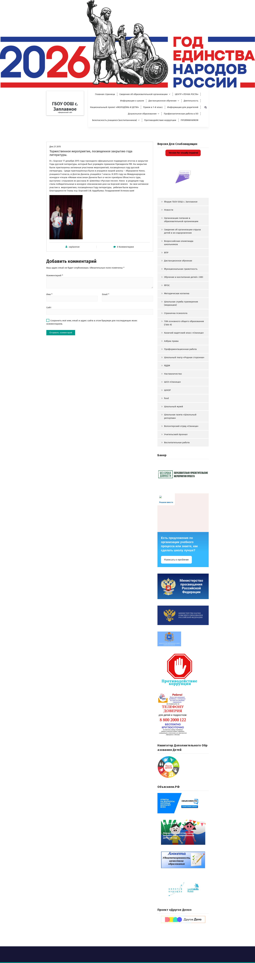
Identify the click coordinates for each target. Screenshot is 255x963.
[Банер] (183, 474)
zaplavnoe (74, 247)
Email (105, 294)
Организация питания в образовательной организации (181, 220)
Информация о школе (132, 100)
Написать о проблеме (176, 559)
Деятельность (191, 100)
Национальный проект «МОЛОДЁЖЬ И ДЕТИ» (114, 107)
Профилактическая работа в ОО (181, 113)
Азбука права (171, 341)
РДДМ (167, 365)
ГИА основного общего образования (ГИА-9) (184, 323)
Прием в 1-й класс (153, 107)
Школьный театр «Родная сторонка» (184, 357)
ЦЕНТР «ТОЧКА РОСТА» (186, 94)
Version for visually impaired (183, 152)
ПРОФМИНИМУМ (189, 120)
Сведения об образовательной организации (143, 94)
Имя (49, 294)
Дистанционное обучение (162, 100)
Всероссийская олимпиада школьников (178, 243)
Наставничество (173, 373)
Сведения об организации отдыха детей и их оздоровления (182, 231)
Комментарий (54, 275)
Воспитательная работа (177, 442)
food (166, 398)
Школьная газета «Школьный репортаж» (180, 416)
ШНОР (167, 390)
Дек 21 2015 (55, 146)
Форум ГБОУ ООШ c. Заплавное (180, 201)
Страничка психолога (175, 313)
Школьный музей (173, 406)
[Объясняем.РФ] (183, 803)
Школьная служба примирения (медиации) (181, 303)
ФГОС (167, 285)
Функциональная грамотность (180, 269)
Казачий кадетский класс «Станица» (184, 332)
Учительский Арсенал (176, 434)
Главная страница (105, 94)
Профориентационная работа (180, 349)
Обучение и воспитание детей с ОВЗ (183, 277)
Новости (168, 209)
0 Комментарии (125, 247)
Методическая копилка (176, 293)
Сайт (48, 307)
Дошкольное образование (142, 113)
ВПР (166, 252)
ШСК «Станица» (172, 382)
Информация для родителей (182, 107)
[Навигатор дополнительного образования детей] (183, 767)
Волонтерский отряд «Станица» (181, 426)
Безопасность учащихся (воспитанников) (114, 120)
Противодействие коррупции (160, 120)
